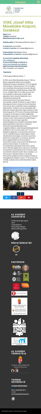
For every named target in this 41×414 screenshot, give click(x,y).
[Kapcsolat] (18, 194)
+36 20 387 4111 (20, 390)
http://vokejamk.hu (9, 60)
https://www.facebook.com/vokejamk (15, 64)
